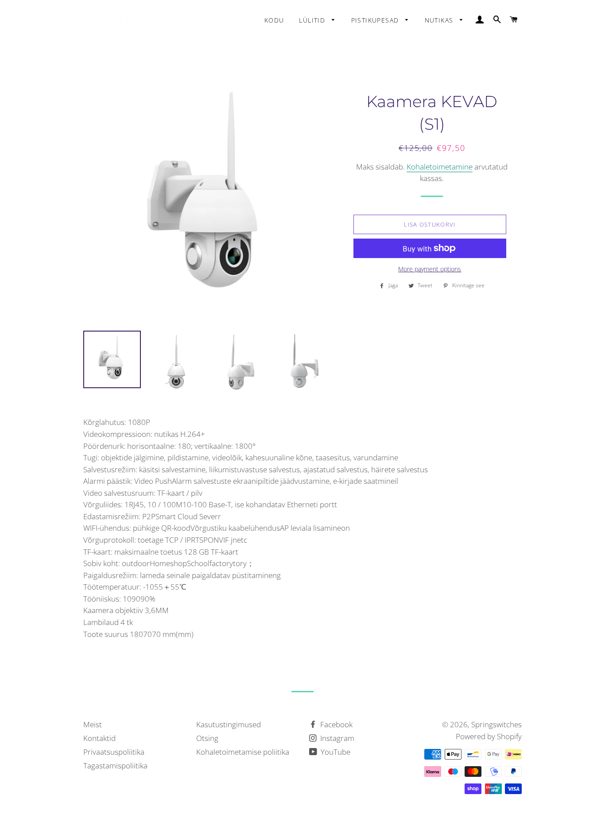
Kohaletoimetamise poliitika (242, 752)
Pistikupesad (376, 20)
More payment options (429, 269)
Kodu (274, 20)
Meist (92, 724)
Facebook (335, 724)
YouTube (334, 752)
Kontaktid (99, 738)
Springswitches (496, 724)
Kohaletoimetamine (440, 167)
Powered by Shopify (489, 736)
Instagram (336, 738)
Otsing (207, 738)
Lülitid (313, 20)
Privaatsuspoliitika (113, 752)
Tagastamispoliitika (115, 765)
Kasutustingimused (228, 724)
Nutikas (440, 20)
